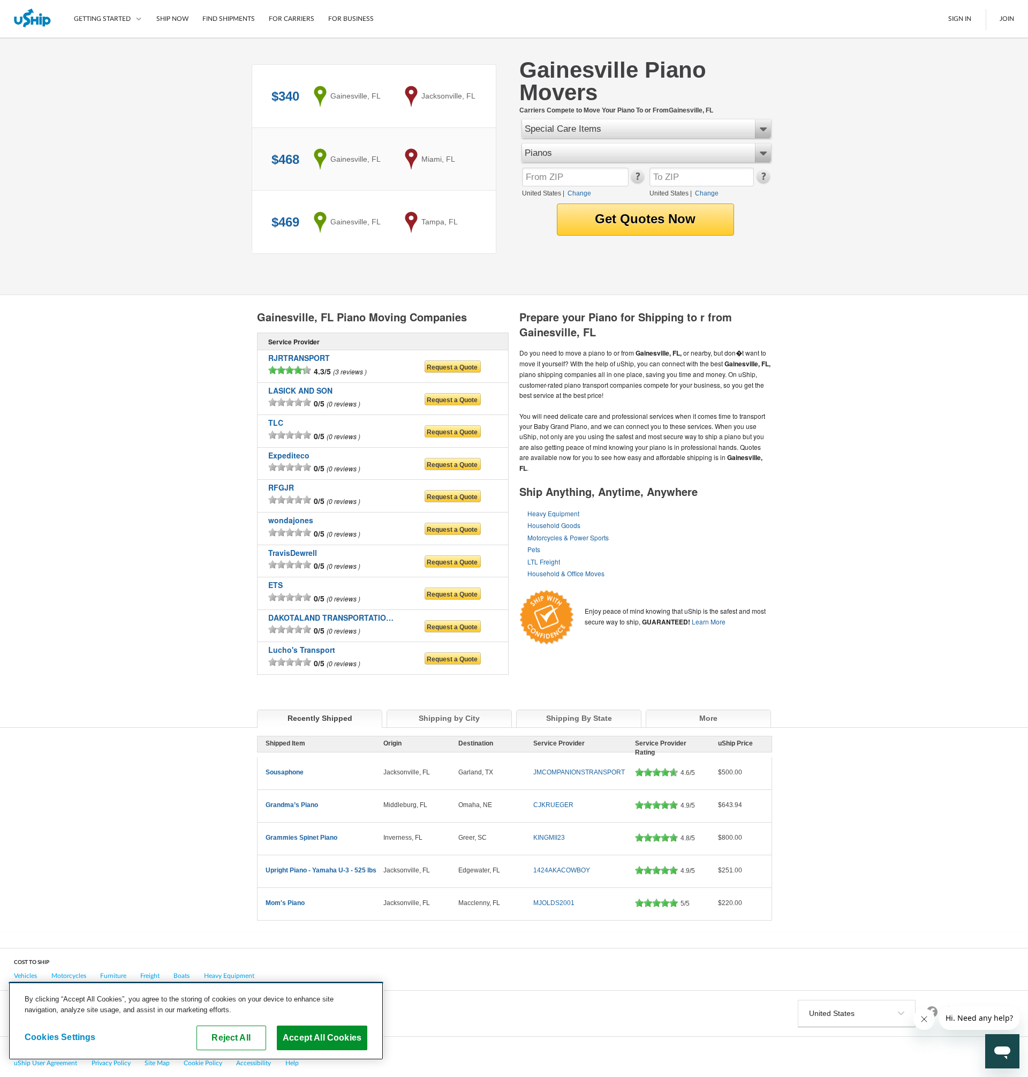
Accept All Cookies (322, 1037)
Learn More (708, 621)
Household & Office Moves (565, 573)
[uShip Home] (33, 18)
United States (541, 193)
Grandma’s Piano (292, 805)
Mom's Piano (285, 903)
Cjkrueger (553, 805)
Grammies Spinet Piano (301, 837)
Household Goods (553, 525)
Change (579, 193)
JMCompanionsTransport (579, 772)
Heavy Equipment (553, 513)
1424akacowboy (561, 870)
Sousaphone (285, 772)
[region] (196, 1021)
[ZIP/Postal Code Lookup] (637, 181)
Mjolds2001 (554, 903)
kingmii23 (549, 837)
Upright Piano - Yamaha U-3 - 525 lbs (321, 870)
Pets (533, 549)
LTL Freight (543, 561)
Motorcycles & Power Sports (568, 537)
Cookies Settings (60, 1037)
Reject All (231, 1037)
